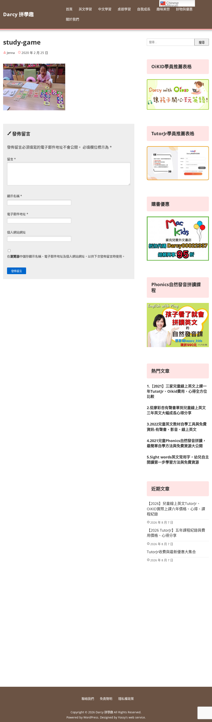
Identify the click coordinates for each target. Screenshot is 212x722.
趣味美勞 (163, 9)
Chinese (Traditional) (169, 4)
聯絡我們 (88, 698)
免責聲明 (106, 698)
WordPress (90, 717)
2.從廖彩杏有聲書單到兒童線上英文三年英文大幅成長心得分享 (176, 410)
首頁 (69, 9)
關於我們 (72, 19)
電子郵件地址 (17, 214)
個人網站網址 (16, 232)
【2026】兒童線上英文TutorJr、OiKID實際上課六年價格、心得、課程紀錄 (176, 508)
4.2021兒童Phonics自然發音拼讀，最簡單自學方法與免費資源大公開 (176, 443)
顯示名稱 (14, 196)
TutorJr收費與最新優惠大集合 (171, 551)
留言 (11, 159)
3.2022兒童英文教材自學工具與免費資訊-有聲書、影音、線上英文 (177, 427)
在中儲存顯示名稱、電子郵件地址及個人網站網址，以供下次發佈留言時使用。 (66, 256)
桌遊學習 (124, 9)
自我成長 (143, 9)
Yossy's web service (131, 717)
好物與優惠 (184, 9)
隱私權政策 (126, 698)
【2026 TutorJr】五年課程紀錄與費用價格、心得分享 (176, 533)
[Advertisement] (178, 648)
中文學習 (104, 9)
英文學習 (85, 9)
